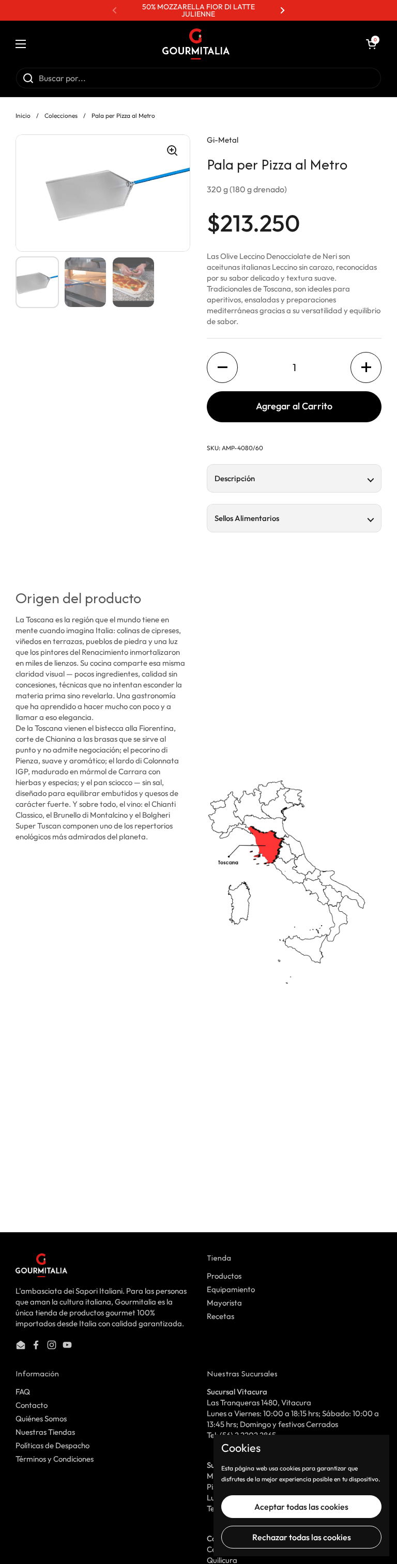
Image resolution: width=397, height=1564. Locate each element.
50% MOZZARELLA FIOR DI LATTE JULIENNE (198, 10)
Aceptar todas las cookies (301, 1506)
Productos (224, 1276)
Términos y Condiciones (55, 1459)
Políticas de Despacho (52, 1445)
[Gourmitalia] (196, 43)
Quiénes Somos (41, 1418)
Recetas (220, 1316)
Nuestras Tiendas (45, 1432)
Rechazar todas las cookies (301, 1537)
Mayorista (224, 1303)
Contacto (32, 1405)
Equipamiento (231, 1289)
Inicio (23, 115)
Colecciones (61, 115)
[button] (371, 44)
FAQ (23, 1392)
